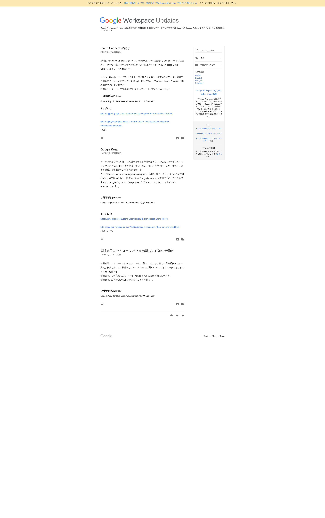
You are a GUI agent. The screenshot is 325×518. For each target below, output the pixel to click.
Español (198, 78)
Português (199, 83)
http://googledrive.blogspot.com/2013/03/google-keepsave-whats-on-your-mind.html (139, 227)
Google (206, 336)
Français (198, 80)
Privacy (215, 336)
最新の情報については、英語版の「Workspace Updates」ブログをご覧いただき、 (161, 3)
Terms (222, 336)
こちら (219, 154)
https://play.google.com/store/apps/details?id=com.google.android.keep (134, 219)
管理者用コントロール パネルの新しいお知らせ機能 (136, 250)
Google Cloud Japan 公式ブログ (209, 133)
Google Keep (109, 149)
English (198, 75)
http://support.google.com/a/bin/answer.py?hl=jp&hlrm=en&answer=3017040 (136, 113)
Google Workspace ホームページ (209, 128)
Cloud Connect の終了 (115, 48)
